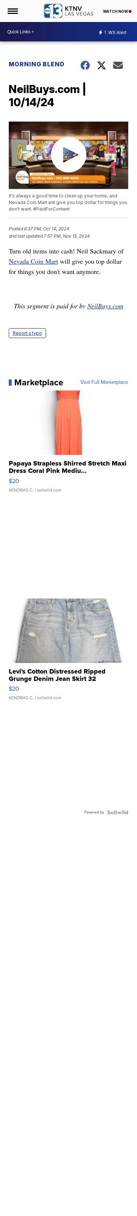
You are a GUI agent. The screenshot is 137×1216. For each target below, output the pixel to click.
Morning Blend (37, 64)
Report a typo (27, 333)
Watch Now (116, 11)
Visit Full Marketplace (104, 382)
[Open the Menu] (12, 11)
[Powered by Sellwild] (117, 812)
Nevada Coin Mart (33, 261)
